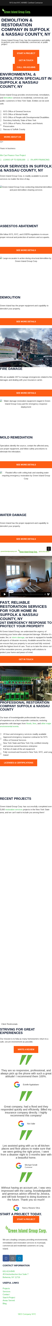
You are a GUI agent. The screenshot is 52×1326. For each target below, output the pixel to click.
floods (29, 723)
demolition (8, 98)
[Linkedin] (19, 1258)
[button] (49, 11)
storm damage (18, 637)
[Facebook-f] (6, 1258)
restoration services (14, 809)
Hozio (25, 1322)
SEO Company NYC (27, 1314)
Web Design (8, 1322)
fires (34, 723)
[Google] (12, 1258)
